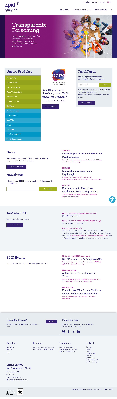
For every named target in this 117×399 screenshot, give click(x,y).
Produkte (64, 9)
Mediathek (86, 2)
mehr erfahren (51, 107)
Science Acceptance (66, 347)
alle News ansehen (16, 167)
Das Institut (101, 9)
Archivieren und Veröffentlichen (43, 349)
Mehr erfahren (86, 103)
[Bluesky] (63, 331)
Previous (2, 36)
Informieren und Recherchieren (43, 347)
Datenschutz (108, 389)
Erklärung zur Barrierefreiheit (82, 389)
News (102, 2)
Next (115, 36)
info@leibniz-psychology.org (17, 380)
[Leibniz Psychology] (12, 11)
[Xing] (73, 331)
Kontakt (95, 2)
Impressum (98, 389)
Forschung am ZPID (81, 9)
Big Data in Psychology (67, 351)
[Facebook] (68, 331)
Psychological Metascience (68, 349)
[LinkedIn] (78, 331)
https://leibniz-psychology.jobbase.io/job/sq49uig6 (90, 236)
